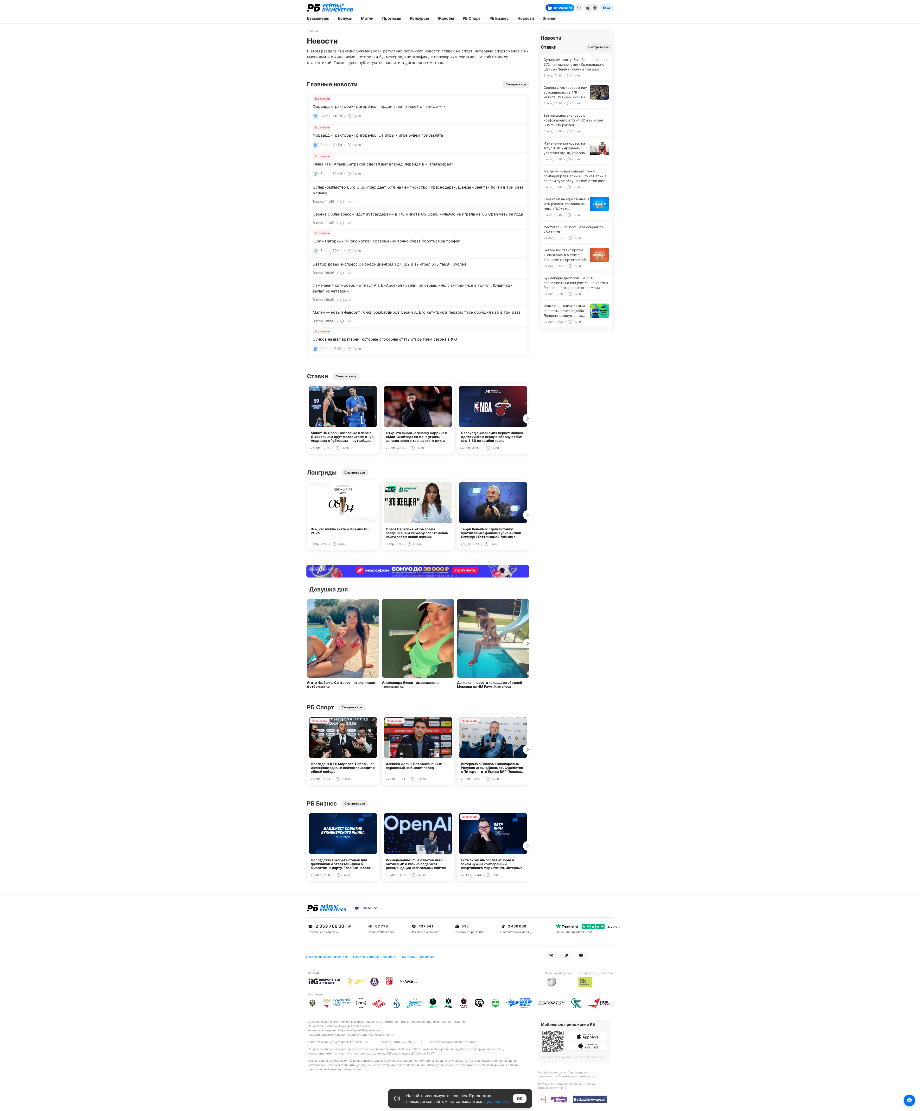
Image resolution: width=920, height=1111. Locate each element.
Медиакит (427, 957)
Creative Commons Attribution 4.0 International (403, 1060)
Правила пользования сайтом (327, 957)
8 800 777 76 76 (404, 1042)
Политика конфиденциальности (375, 957)
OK (519, 1098)
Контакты (408, 957)
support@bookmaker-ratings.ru (457, 1042)
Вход (606, 7)
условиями (497, 1101)
